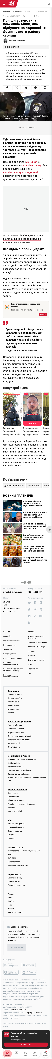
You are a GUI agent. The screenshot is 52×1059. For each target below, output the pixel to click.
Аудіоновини (13, 709)
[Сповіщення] (49, 3)
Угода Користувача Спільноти (35, 637)
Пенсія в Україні (15, 811)
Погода (11, 713)
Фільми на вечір (15, 831)
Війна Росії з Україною (19, 721)
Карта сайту (33, 669)
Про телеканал (9, 645)
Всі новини (13, 691)
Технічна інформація (36, 647)
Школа (10, 854)
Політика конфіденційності (10, 663)
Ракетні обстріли (15, 725)
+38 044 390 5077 (35, 592)
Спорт (11, 894)
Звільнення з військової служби (22, 759)
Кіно (10, 820)
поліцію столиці (31, 165)
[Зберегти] (45, 88)
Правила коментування (37, 642)
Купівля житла (14, 881)
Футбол (11, 901)
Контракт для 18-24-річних (19, 770)
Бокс (10, 897)
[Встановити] (26, 1039)
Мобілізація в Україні (19, 756)
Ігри (29, 673)
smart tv (11, 972)
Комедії (11, 835)
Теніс (10, 905)
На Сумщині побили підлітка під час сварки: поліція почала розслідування (23, 239)
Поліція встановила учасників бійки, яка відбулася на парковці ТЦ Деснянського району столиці (40, 11)
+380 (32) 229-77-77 (19, 1010)
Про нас (6, 632)
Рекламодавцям (9, 654)
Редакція (7, 636)
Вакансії (31, 656)
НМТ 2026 (12, 858)
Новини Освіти (15, 847)
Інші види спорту (15, 912)
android (11, 965)
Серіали (11, 838)
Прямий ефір (13, 702)
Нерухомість (14, 874)
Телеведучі (7, 649)
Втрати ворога (14, 747)
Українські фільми (16, 827)
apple (29, 965)
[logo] (12, 3)
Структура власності (36, 660)
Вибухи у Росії (14, 743)
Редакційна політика (11, 641)
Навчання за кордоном (18, 865)
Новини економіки (17, 789)
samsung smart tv (29, 972)
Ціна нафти (13, 793)
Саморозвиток (14, 862)
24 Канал (7, 11)
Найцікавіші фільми (16, 824)
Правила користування (12, 658)
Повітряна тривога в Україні (20, 736)
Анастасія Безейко (17, 41)
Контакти (31, 651)
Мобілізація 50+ (14, 763)
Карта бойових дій (16, 729)
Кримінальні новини (21, 11)
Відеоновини (13, 705)
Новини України (15, 698)
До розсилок (17, 948)
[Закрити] (47, 1033)
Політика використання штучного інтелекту (13, 670)
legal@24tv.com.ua (34, 1013)
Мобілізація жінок (15, 767)
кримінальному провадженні (20, 172)
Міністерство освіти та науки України (24, 851)
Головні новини (15, 694)
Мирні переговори (16, 732)
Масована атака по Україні (19, 740)
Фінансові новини (16, 800)
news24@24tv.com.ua (12, 592)
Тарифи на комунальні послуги (21, 804)
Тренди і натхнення (16, 885)
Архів (30, 664)
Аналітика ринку (15, 878)
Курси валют (13, 797)
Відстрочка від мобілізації (19, 774)
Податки (11, 808)
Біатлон (11, 908)
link (29, 602)
